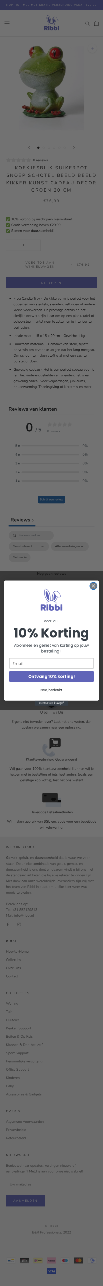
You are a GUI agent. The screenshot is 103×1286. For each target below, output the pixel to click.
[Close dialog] (93, 585)
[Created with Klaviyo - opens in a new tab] (51, 703)
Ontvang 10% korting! (51, 676)
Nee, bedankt (51, 690)
